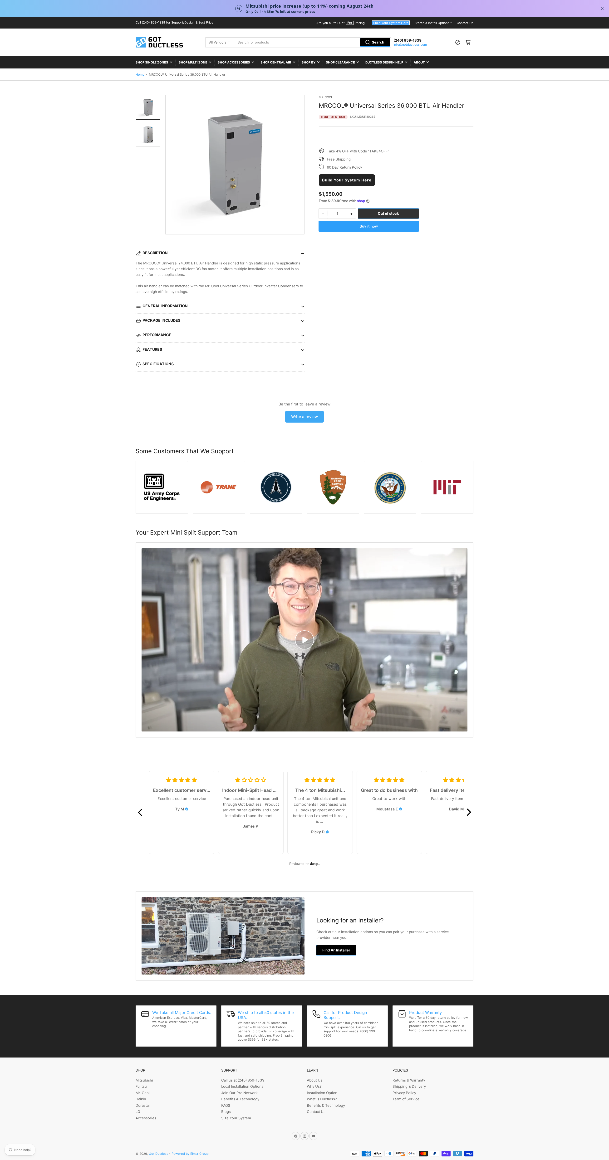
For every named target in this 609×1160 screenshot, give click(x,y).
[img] (186, 809)
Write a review (304, 416)
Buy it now (369, 226)
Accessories (146, 1118)
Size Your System (236, 1118)
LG (138, 1111)
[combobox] (312, 42)
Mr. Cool (326, 97)
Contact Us (465, 23)
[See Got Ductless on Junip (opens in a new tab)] (315, 864)
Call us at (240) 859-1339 (242, 1080)
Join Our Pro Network (239, 1093)
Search (378, 42)
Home (140, 74)
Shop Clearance (340, 62)
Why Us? (314, 1086)
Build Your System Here (390, 23)
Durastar (143, 1105)
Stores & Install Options (432, 23)
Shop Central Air (275, 62)
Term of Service (406, 1099)
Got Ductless (158, 1153)
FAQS (225, 1105)
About (419, 62)
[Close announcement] (602, 8)
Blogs (226, 1111)
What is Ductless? (322, 1099)
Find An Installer (336, 950)
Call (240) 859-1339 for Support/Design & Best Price (174, 22)
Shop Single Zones (152, 62)
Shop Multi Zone (193, 62)
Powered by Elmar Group (190, 1153)
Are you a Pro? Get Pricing (340, 23)
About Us (314, 1080)
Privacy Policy (404, 1093)
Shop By (308, 62)
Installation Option (322, 1093)
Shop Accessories (234, 62)
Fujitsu (141, 1086)
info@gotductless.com (410, 44)
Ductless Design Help (384, 62)
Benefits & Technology (240, 1099)
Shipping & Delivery (409, 1086)
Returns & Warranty (409, 1080)
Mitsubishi (144, 1080)
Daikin (141, 1099)
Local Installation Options (242, 1086)
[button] (140, 812)
